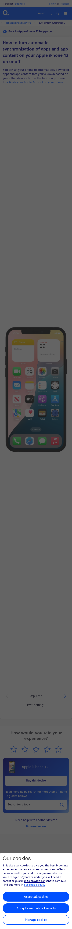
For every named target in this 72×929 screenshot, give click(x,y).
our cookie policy (34, 885)
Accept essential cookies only (36, 908)
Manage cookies (36, 919)
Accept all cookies (36, 896)
